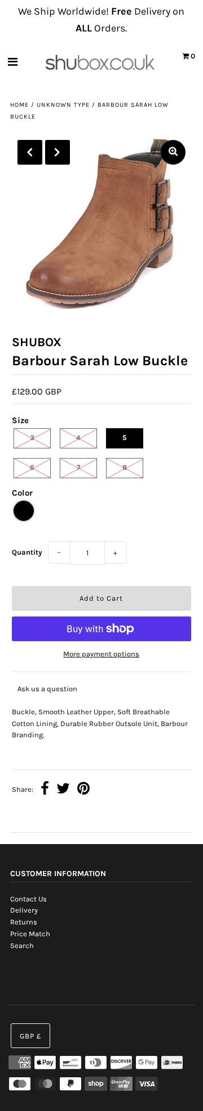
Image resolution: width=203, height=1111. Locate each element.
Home (19, 104)
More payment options (101, 654)
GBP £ (30, 1036)
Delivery (24, 910)
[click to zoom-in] (173, 152)
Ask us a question (47, 688)
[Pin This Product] (83, 790)
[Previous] (29, 152)
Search (22, 945)
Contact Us (28, 899)
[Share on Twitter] (63, 790)
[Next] (57, 152)
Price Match (30, 933)
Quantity (27, 552)
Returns (23, 922)
